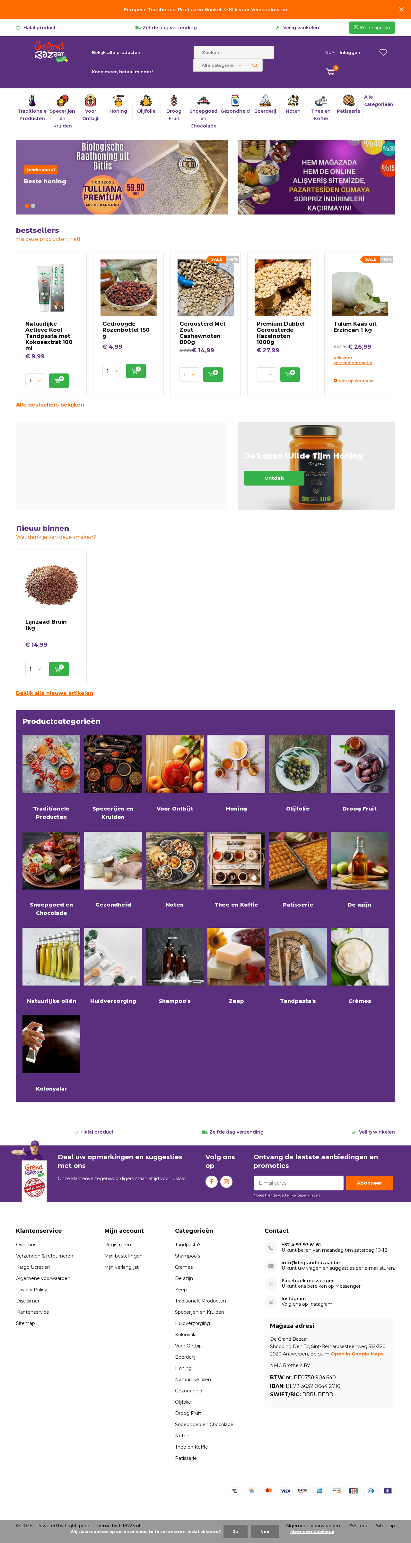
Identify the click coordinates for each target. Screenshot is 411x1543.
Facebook (212, 1182)
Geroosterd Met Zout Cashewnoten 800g (202, 332)
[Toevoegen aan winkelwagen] (59, 380)
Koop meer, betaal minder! (122, 71)
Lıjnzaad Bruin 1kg (46, 624)
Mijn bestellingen (123, 1256)
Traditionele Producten (51, 813)
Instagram (226, 1182)
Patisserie (298, 905)
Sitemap (25, 1323)
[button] (27, 206)
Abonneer (369, 1183)
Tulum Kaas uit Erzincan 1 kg (355, 326)
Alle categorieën (378, 100)
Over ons (26, 1245)
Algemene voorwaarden (43, 1278)
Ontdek (316, 466)
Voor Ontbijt (175, 809)
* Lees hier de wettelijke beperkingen (287, 1195)
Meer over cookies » (312, 1531)
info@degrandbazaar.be (311, 1263)
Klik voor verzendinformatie (353, 360)
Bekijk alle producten (116, 52)
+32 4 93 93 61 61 (301, 1245)
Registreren (117, 1245)
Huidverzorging (113, 1001)
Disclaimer (27, 1301)
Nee (264, 1531)
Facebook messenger (308, 1281)
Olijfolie (298, 809)
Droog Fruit (360, 809)
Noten (175, 905)
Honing (236, 809)
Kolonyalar (51, 1089)
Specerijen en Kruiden (113, 813)
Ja (235, 1531)
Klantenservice (32, 1312)
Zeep (236, 1001)
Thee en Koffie (236, 905)
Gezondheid (113, 905)
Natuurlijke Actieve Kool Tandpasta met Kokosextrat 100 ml (49, 335)
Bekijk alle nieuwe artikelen (54, 693)
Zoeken (255, 65)
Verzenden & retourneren (44, 1256)
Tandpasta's (298, 1001)
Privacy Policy (31, 1290)
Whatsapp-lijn (374, 28)
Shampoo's (175, 1001)
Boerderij (185, 1357)
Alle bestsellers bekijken (50, 405)
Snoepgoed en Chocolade (51, 909)
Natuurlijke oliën (51, 1001)
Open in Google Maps (357, 1354)
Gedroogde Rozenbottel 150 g (126, 329)
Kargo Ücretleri (33, 1267)
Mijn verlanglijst (121, 1267)
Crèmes (359, 1001)
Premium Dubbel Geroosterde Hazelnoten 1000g (281, 332)
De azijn (360, 905)
